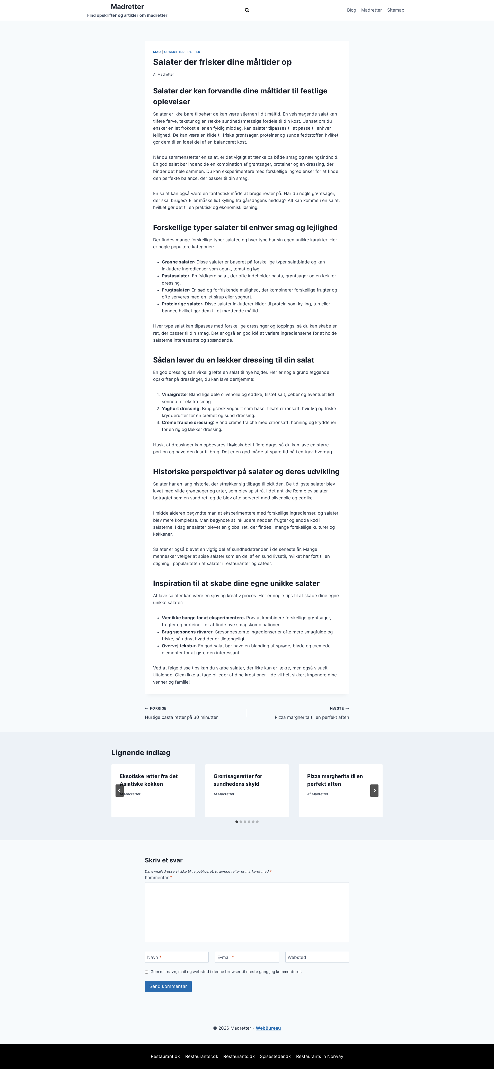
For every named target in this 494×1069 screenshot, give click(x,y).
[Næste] (374, 790)
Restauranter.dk (201, 1056)
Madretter (371, 10)
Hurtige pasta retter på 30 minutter (181, 713)
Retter (194, 52)
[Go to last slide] (120, 790)
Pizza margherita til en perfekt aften (312, 713)
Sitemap (395, 10)
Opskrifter (174, 52)
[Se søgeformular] (247, 10)
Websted (297, 957)
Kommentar (158, 877)
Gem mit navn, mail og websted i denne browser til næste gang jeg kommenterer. (226, 971)
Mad (157, 52)
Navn (154, 957)
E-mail (225, 957)
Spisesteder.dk (275, 1056)
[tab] (236, 821)
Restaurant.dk (165, 1056)
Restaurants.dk (239, 1056)
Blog (351, 10)
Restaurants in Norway (319, 1056)
